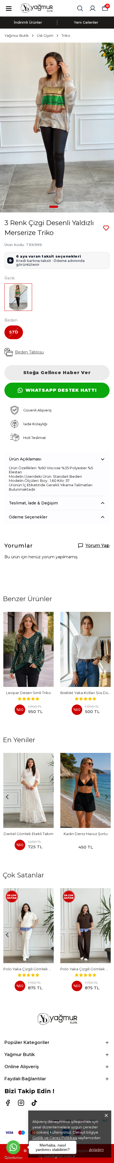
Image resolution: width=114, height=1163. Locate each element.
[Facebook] (7, 1103)
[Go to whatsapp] (13, 1147)
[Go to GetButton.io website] (13, 1157)
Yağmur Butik (16, 35)
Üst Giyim (45, 35)
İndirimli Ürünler (28, 22)
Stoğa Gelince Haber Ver (56, 372)
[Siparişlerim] (92, 8)
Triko (65, 35)
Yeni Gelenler (86, 22)
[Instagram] (21, 1103)
